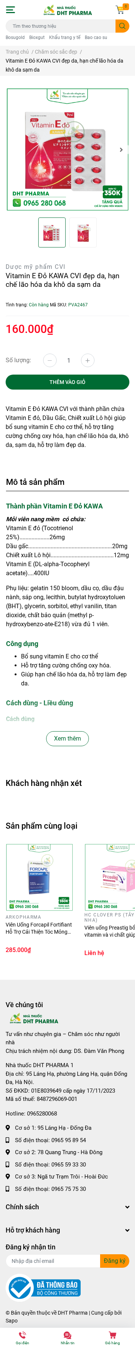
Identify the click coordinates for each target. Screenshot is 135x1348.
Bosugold (15, 37)
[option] (67, 149)
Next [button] (121, 149)
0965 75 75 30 (68, 1189)
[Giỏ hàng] (120, 9)
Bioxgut (37, 37)
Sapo (12, 1321)
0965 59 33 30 (68, 1164)
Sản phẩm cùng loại (42, 826)
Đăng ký (115, 1260)
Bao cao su (96, 37)
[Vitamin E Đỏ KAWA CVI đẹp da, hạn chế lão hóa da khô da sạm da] (67, 149)
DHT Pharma (73, 1313)
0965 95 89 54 (68, 1140)
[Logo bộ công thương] (43, 1287)
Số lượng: (18, 360)
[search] (122, 26)
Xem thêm (67, 738)
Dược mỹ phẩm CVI (35, 266)
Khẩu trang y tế (64, 37)
